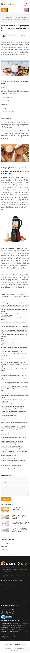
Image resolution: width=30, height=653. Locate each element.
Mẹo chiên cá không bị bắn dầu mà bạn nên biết (12, 373)
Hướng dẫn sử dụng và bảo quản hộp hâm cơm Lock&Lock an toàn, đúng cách (12, 414)
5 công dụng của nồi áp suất (8, 404)
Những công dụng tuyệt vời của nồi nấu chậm (12, 408)
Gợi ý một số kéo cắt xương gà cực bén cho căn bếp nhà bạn (14, 365)
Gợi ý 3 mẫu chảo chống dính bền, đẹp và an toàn (12, 406)
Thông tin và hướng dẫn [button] (10, 606)
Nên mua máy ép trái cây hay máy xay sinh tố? (12, 446)
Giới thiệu (4, 546)
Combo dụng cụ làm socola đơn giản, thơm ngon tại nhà (14, 393)
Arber (2, 633)
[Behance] (10, 612)
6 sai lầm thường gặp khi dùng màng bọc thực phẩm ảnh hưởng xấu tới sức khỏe (14, 327)
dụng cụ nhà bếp (8, 625)
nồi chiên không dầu (12, 635)
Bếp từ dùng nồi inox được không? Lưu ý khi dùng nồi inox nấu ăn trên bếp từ (15, 378)
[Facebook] (2, 612)
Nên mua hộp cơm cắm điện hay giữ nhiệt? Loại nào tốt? (14, 386)
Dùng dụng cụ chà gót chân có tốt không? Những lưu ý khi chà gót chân (14, 452)
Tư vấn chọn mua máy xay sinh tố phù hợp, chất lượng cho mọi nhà (15, 396)
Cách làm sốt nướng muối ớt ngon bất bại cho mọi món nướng (14, 348)
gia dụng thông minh (15, 623)
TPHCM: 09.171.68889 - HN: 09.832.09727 (13, 580)
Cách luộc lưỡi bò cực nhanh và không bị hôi (11, 351)
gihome (7, 633)
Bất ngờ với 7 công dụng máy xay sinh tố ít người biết (13, 375)
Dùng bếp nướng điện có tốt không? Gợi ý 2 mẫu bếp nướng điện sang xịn (13, 438)
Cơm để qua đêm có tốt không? (8, 444)
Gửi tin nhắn (6, 499)
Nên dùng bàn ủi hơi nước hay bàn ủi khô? (11, 465)
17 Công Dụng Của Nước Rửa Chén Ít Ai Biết (11, 303)
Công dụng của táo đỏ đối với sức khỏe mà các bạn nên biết (14, 343)
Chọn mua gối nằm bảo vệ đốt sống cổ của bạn (12, 448)
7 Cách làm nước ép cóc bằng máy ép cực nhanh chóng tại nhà (14, 339)
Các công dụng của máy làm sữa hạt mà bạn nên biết (13, 411)
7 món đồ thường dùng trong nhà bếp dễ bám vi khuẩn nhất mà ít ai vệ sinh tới (14, 314)
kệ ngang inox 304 (13, 629)
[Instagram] (13, 612)
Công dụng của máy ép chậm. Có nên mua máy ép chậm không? (14, 369)
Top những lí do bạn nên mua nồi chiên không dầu (13, 460)
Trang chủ (5, 543)
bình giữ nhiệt (5, 637)
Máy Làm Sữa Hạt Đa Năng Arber (12, 177)
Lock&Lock (15, 631)
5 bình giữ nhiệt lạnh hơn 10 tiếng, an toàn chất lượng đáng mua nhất (13, 400)
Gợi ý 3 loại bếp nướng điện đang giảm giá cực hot (13, 362)
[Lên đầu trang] (28, 649)
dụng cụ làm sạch (14, 637)
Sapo (18, 650)
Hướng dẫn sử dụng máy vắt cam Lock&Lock (12, 441)
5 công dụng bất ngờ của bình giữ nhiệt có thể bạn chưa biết (14, 389)
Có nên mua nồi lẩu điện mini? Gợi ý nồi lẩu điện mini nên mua (14, 429)
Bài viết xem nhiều (7, 504)
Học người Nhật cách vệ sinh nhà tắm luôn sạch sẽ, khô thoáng (14, 310)
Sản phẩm (5, 550)
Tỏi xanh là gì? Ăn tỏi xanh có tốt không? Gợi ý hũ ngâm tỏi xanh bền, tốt (14, 433)
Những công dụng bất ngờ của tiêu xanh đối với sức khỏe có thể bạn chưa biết (14, 383)
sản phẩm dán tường (16, 627)
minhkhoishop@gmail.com (10, 584)
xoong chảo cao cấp (23, 635)
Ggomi (20, 631)
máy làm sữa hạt (17, 54)
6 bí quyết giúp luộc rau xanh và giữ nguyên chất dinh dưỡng (13, 323)
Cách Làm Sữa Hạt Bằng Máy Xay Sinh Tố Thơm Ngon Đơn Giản (14, 335)
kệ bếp (15, 625)
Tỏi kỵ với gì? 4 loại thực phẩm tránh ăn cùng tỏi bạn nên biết (14, 358)
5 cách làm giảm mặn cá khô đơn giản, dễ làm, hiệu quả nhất (14, 331)
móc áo (21, 629)
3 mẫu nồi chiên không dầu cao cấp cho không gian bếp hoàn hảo (14, 423)
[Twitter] (6, 612)
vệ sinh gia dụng (22, 625)
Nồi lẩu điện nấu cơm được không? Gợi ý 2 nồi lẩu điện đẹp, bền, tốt (14, 354)
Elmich (25, 631)
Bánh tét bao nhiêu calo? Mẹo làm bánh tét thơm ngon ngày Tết (14, 418)
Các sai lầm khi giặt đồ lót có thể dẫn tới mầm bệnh (13, 463)
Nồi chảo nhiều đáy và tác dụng (8, 455)
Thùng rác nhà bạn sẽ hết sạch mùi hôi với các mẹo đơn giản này (14, 318)
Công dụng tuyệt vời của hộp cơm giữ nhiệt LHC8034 (13, 458)
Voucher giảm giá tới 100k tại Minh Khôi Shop (12, 468)
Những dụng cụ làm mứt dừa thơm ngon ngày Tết (13, 426)
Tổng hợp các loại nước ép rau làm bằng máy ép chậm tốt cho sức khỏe (15, 306)
